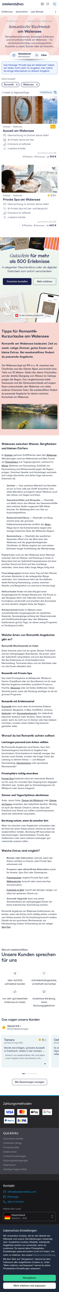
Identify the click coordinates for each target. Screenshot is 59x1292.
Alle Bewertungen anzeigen (29, 1081)
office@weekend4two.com (22, 1191)
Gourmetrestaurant (27, 713)
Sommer (8, 455)
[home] (20, 4)
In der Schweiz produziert (31, 315)
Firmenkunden (11, 1147)
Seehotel (6, 713)
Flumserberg (11, 462)
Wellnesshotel (14, 881)
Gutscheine (22, 11)
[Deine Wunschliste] (47, 4)
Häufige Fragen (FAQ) (15, 1169)
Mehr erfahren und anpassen (30, 1285)
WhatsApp (12, 1196)
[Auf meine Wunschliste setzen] (53, 100)
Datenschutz (10, 1151)
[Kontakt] (42, 4)
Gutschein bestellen (17, 281)
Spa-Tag (6, 927)
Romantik (6, 706)
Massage (15, 687)
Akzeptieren (29, 1278)
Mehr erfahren (44, 281)
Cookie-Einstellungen (14, 1156)
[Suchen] (54, 4)
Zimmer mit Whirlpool (32, 800)
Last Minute (37, 11)
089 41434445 (16, 1201)
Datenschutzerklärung (44, 1255)
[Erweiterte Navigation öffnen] (56, 12)
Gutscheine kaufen (13, 1138)
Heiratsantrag (24, 763)
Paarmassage (14, 877)
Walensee (51, 455)
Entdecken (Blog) (12, 1142)
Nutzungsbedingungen (15, 1160)
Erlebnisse (7, 11)
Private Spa (8, 778)
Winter (5, 465)
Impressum (9, 1164)
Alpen (48, 524)
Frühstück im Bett (15, 890)
